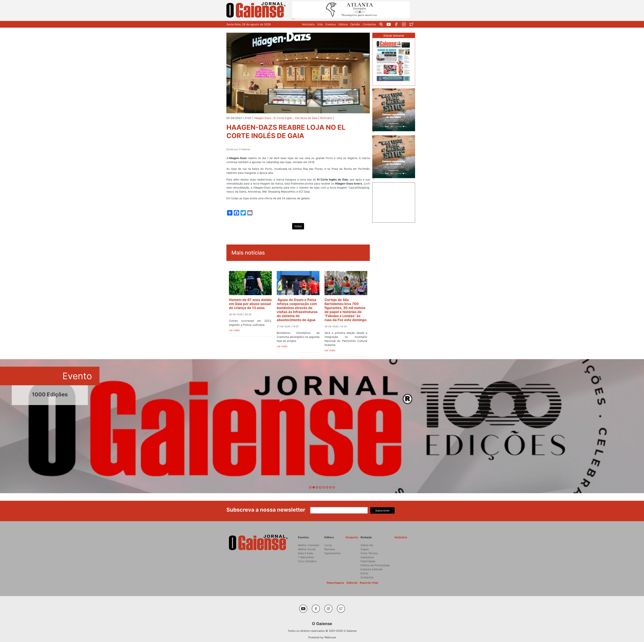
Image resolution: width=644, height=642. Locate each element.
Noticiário (308, 24)
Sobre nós (367, 545)
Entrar (364, 573)
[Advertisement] (393, 202)
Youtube (390, 24)
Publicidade (368, 561)
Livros (328, 545)
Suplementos (332, 553)
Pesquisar (382, 24)
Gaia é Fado (305, 553)
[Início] (256, 10)
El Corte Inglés (283, 118)
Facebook (397, 24)
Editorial (351, 582)
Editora (343, 24)
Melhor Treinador (308, 545)
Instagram (405, 24)
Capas (365, 549)
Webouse (330, 637)
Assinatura (367, 557)
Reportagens (335, 582)
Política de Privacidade (375, 565)
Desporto (352, 537)
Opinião (355, 24)
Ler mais (234, 330)
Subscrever (382, 510)
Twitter (412, 24)
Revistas (329, 549)
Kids (320, 24)
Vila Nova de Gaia (306, 118)
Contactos (369, 24)
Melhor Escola (307, 549)
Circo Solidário (307, 561)
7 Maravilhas (306, 557)
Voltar (298, 226)
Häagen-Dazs (262, 118)
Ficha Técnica (369, 553)
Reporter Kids (369, 582)
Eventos (331, 24)
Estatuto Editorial (371, 569)
